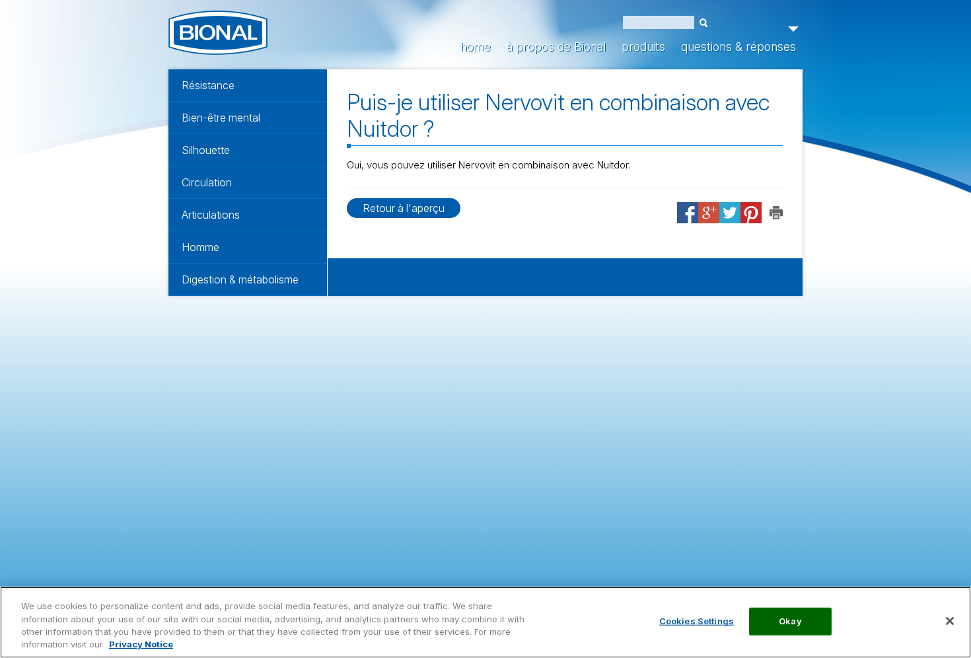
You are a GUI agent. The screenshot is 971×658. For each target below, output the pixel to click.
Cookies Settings (696, 621)
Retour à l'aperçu (404, 208)
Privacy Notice (141, 644)
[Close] (949, 621)
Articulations (211, 214)
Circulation (207, 182)
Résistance (208, 85)
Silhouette (206, 150)
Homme (200, 247)
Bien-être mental (221, 117)
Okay (790, 621)
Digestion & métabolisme (240, 279)
